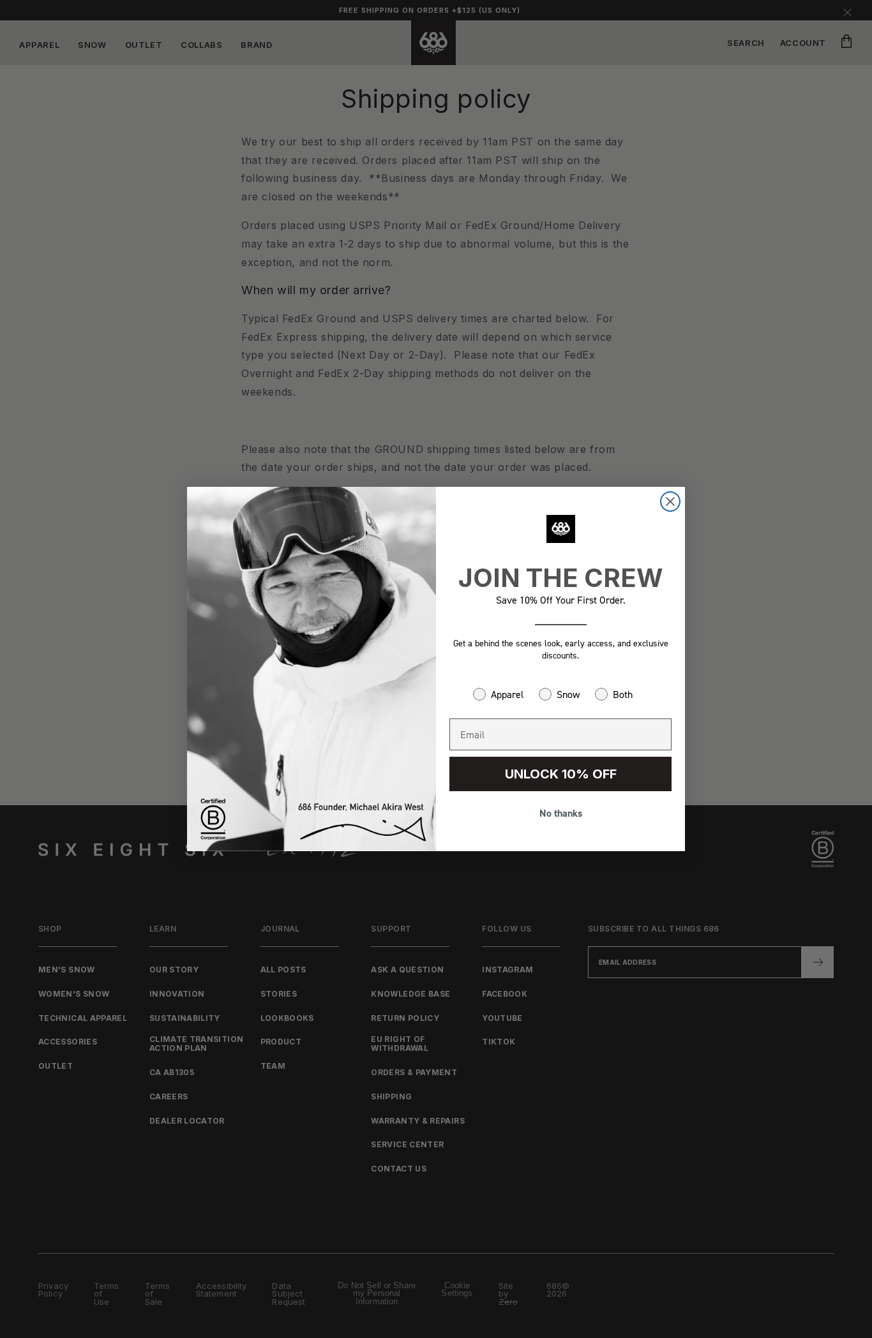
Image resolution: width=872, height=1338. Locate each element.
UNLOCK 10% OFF (561, 774)
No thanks (560, 813)
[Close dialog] (670, 501)
